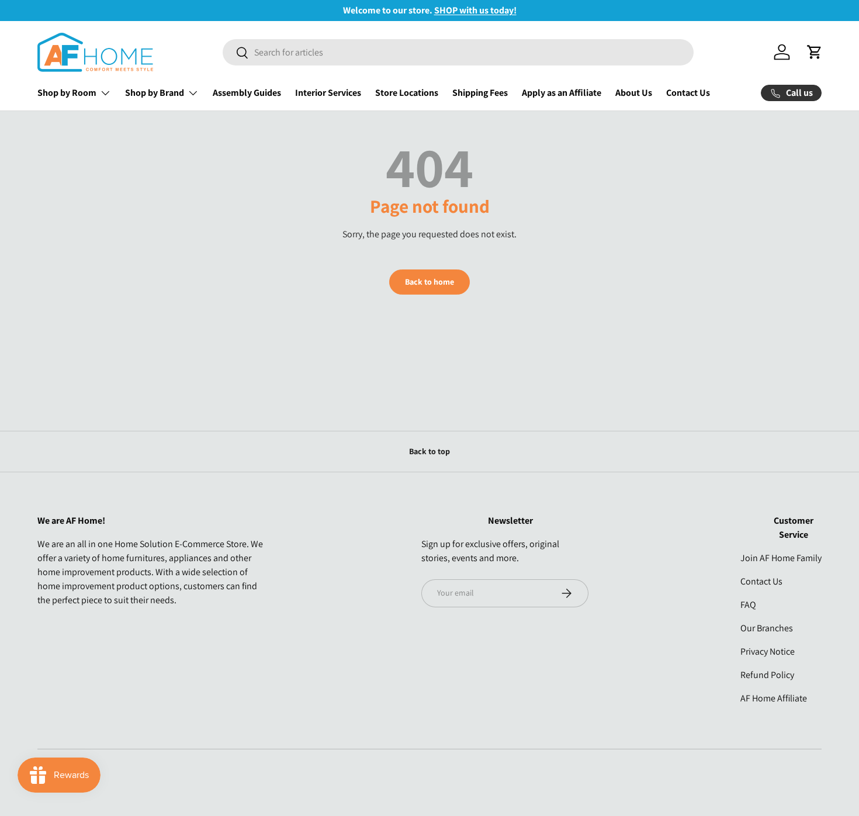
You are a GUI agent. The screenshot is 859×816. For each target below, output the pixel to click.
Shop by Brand (154, 93)
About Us (633, 93)
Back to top (429, 451)
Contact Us (688, 93)
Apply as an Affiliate (561, 93)
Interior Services (328, 93)
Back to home (429, 281)
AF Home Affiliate (773, 698)
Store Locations (406, 93)
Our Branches (766, 628)
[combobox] (458, 52)
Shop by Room (66, 93)
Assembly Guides (247, 93)
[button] (814, 52)
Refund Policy (767, 675)
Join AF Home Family (781, 558)
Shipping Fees (480, 93)
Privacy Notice (767, 651)
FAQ (748, 605)
